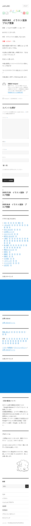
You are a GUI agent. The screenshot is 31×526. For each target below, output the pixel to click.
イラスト (20, 98)
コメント (5, 117)
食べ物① (6, 245)
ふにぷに (6, 6)
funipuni (7, 98)
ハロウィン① (8, 261)
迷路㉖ (4, 506)
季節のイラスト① (9, 249)
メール (4, 149)
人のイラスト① (8, 234)
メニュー (25, 5)
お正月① (6, 265)
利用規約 (10, 347)
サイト (4, 157)
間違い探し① (6, 332)
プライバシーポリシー (20, 347)
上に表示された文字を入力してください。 (13, 169)
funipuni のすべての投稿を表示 (15, 92)
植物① (6, 254)
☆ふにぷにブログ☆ (8, 502)
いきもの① (7, 225)
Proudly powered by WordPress (16, 523)
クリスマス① (8, 263)
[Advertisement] (15, 295)
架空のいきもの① (9, 236)
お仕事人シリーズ (9, 232)
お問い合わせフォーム (8, 322)
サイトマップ (6, 518)
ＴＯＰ (4, 347)
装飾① (6, 256)
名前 (4, 141)
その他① (6, 258)
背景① (6, 252)
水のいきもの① (8, 229)
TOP (3, 494)
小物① (6, 238)
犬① (5, 223)
